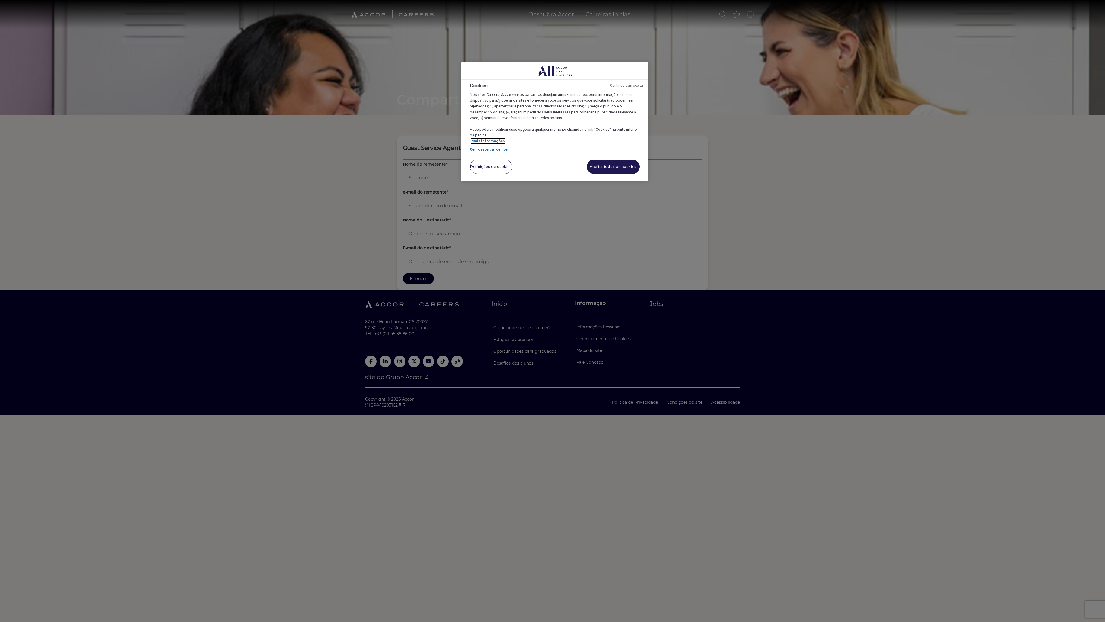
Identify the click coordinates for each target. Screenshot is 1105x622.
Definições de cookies (491, 166)
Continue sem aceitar (627, 86)
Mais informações (488, 141)
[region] (554, 121)
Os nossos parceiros (489, 149)
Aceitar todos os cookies (613, 166)
